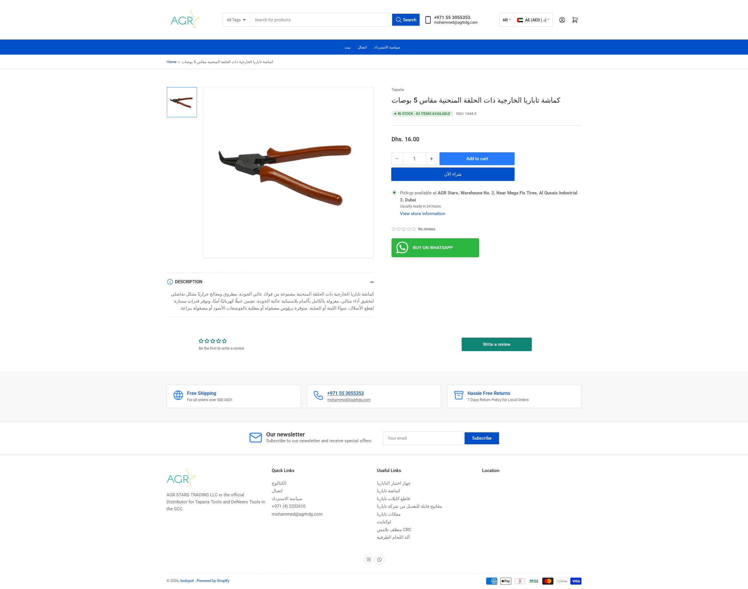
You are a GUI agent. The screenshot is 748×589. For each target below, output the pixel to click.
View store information (422, 213)
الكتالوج (279, 483)
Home (171, 62)
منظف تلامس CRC (394, 529)
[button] (404, 229)
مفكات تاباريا (389, 514)
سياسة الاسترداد (387, 47)
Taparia (398, 89)
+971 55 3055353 (345, 393)
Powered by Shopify (213, 580)
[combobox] (335, 20)
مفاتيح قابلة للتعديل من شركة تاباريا (409, 506)
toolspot (187, 580)
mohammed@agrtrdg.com (455, 22)
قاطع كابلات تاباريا (393, 498)
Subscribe (481, 438)
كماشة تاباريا (388, 490)
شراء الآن (453, 174)
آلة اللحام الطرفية (393, 537)
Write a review (496, 344)
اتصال (362, 47)
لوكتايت (384, 521)
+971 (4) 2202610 (288, 506)
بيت (347, 47)
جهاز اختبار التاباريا (394, 483)
